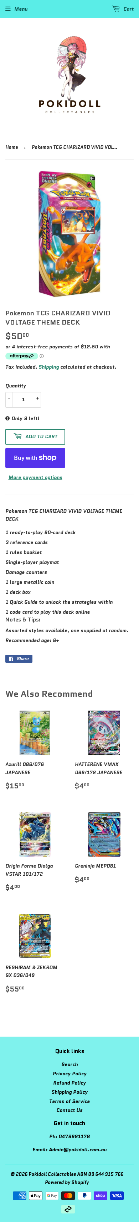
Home (11, 147)
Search (69, 1064)
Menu (20, 8)
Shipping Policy (69, 1092)
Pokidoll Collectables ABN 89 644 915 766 (76, 1174)
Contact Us (69, 1110)
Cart (128, 8)
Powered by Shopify (67, 1182)
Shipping (48, 366)
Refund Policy (69, 1082)
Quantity (15, 385)
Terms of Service (69, 1101)
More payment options (35, 477)
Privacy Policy (70, 1073)
